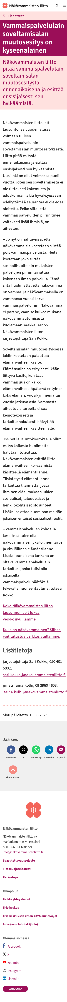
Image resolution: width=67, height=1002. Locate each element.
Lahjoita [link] (15, 989)
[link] (25, 5)
